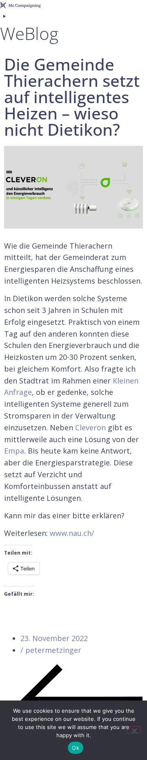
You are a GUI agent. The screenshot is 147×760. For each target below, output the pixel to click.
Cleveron (90, 427)
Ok (75, 748)
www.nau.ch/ (72, 533)
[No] (134, 730)
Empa (14, 451)
